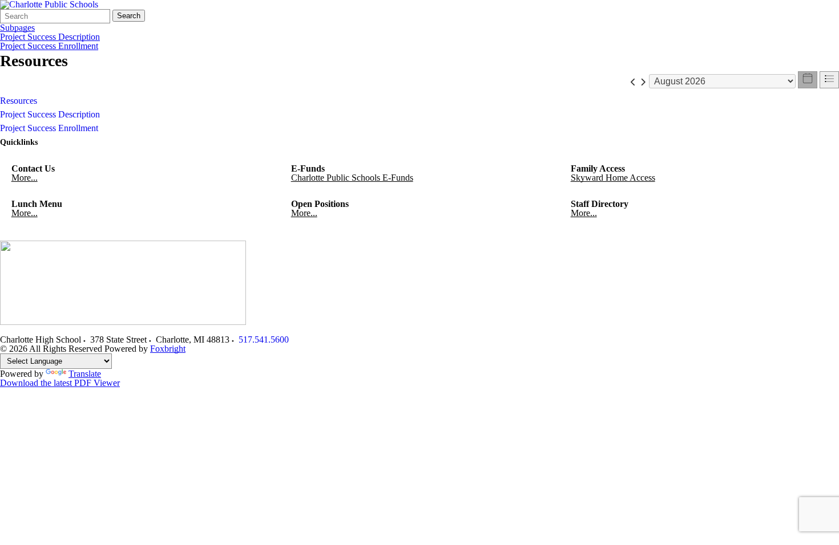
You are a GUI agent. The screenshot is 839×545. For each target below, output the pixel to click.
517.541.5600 (264, 339)
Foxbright (167, 348)
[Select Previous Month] (633, 81)
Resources (18, 100)
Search (128, 15)
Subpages (17, 27)
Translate (84, 374)
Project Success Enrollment (49, 46)
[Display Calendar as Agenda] (829, 79)
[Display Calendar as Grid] (807, 79)
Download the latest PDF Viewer (60, 383)
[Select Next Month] (643, 81)
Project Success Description (50, 37)
